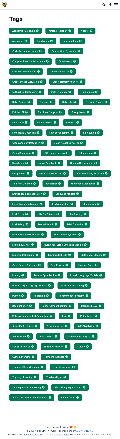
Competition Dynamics (65, 51)
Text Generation (63, 367)
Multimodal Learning (25, 255)
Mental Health (47, 224)
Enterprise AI (80, 112)
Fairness (72, 122)
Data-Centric (20, 102)
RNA (66, 316)
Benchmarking (72, 41)
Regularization (21, 306)
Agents (86, 30)
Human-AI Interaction (83, 163)
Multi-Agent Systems (67, 234)
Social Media (48, 336)
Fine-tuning (91, 132)
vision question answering (28, 387)
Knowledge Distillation (84, 183)
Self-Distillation (87, 326)
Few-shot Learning (60, 132)
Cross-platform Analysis (67, 81)
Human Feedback (48, 163)
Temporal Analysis (55, 356)
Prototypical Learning (74, 285)
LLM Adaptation (62, 204)
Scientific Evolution (24, 326)
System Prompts (23, 356)
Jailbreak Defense (23, 183)
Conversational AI (61, 71)
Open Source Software (26, 265)
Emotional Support (49, 112)
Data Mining (89, 92)
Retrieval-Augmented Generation (32, 316)
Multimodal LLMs (59, 255)
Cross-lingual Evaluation (27, 81)
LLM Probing (77, 214)
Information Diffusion (52, 173)
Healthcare (19, 163)
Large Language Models (27, 204)
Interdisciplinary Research (91, 173)
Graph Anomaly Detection (27, 143)
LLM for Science (48, 214)
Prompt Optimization (47, 275)
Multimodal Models (93, 255)
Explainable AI (46, 122)
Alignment (19, 41)
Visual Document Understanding (31, 397)
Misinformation (76, 224)
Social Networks (22, 346)
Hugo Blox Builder (33, 434)
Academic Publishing (25, 30)
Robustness (88, 316)
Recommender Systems (73, 295)
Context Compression (25, 71)
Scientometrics (57, 326)
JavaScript (53, 183)
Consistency (67, 61)
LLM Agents (91, 204)
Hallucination (86, 153)
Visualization (69, 397)
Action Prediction (59, 30)
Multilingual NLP (22, 244)
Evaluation (19, 122)
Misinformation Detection (27, 234)
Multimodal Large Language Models (65, 244)
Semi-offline (20, 336)
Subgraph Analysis (55, 346)
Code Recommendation (26, 51)
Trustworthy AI (55, 377)
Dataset (46, 102)
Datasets (68, 102)
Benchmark (44, 41)
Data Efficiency (60, 92)
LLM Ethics (19, 214)
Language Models (67, 193)
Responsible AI (90, 306)
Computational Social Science (30, 61)
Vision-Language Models (70, 387)
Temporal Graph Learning (27, 367)
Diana (65, 427)
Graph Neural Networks (68, 143)
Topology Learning (23, 377)
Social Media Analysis (80, 336)
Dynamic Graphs (96, 102)
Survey (82, 346)
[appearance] (110, 4)
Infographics (20, 173)
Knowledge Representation (28, 193)
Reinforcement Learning (56, 306)
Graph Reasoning (23, 153)
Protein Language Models (85, 275)
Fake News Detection (25, 132)
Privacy (17, 275)
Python (17, 295)
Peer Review (59, 265)
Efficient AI (19, 112)
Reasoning (41, 295)
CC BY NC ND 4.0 (84, 430)
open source (62, 434)
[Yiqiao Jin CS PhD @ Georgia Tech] (4, 4)
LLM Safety (20, 224)
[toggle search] (104, 4)
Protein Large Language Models (31, 285)
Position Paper (87, 265)
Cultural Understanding (26, 92)
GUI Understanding (56, 153)
